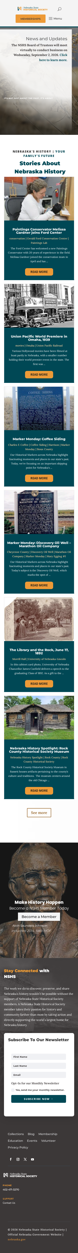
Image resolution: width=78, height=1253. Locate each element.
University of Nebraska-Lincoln (47, 659)
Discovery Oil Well (42, 552)
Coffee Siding (38, 444)
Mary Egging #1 (56, 556)
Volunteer (48, 1140)
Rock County (52, 757)
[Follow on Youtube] (32, 1159)
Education (15, 1140)
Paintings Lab (39, 242)
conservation (17, 238)
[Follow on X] (25, 1159)
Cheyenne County (18, 552)
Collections (16, 1134)
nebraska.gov (17, 1239)
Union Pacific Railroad (49, 345)
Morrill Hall (19, 659)
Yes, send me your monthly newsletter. (40, 1089)
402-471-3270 (11, 1189)
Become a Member (39, 917)
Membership (47, 1134)
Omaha (30, 345)
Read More (39, 272)
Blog (31, 1134)
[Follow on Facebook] (11, 1159)
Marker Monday (35, 556)
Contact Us (9, 1203)
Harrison (54, 444)
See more (39, 812)
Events (32, 1140)
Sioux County (45, 449)
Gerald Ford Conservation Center (47, 238)
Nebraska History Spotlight (26, 757)
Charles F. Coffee (18, 444)
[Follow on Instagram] (18, 1159)
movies (19, 345)
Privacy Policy (18, 1147)
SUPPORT (8, 1198)
